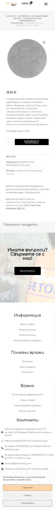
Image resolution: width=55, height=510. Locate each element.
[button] (46, 3)
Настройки (27, 503)
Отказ (27, 495)
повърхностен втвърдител (29, 171)
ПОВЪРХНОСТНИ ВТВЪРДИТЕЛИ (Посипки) (26, 21)
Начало (11, 16)
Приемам (27, 487)
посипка (10, 174)
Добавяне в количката (31, 142)
